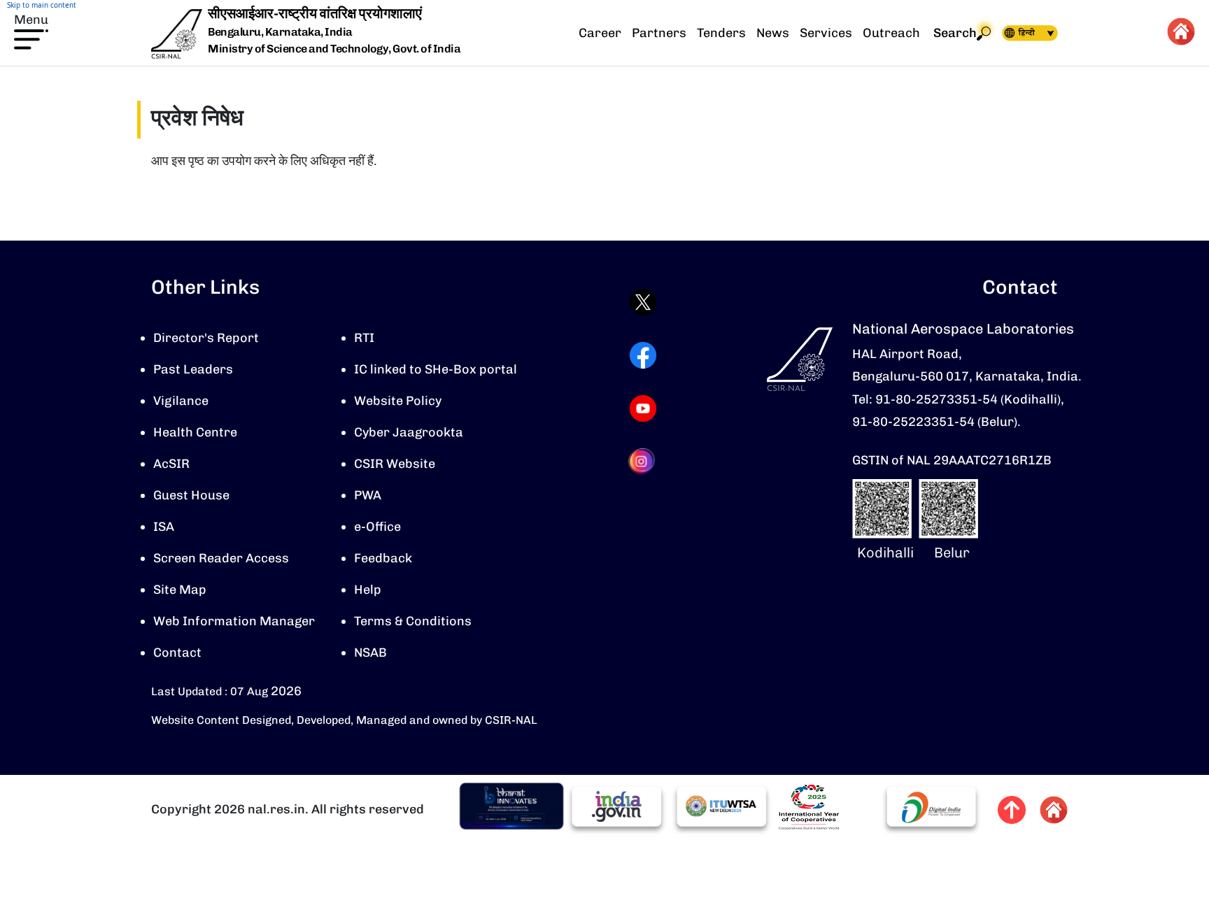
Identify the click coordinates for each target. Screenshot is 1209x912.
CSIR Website (394, 463)
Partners (659, 33)
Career (600, 33)
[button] (31, 30)
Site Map (179, 589)
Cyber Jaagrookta (408, 432)
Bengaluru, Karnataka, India (280, 32)
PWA (367, 495)
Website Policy (397, 400)
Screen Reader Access (221, 558)
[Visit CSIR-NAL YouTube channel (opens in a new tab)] (643, 408)
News (772, 33)
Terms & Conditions (413, 621)
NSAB (370, 652)
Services (826, 33)
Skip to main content (41, 5)
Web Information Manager (234, 621)
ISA (163, 526)
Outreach (891, 33)
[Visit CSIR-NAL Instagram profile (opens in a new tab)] (643, 461)
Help (367, 589)
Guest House (191, 495)
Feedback (383, 558)
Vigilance (180, 400)
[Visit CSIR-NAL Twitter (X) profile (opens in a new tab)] (643, 302)
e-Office (377, 526)
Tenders (721, 33)
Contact (177, 652)
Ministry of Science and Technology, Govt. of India (334, 48)
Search (955, 33)
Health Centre (195, 432)
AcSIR (171, 463)
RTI (364, 337)
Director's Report (206, 337)
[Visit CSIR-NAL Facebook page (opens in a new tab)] (643, 355)
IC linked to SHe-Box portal (435, 369)
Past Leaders (193, 369)
